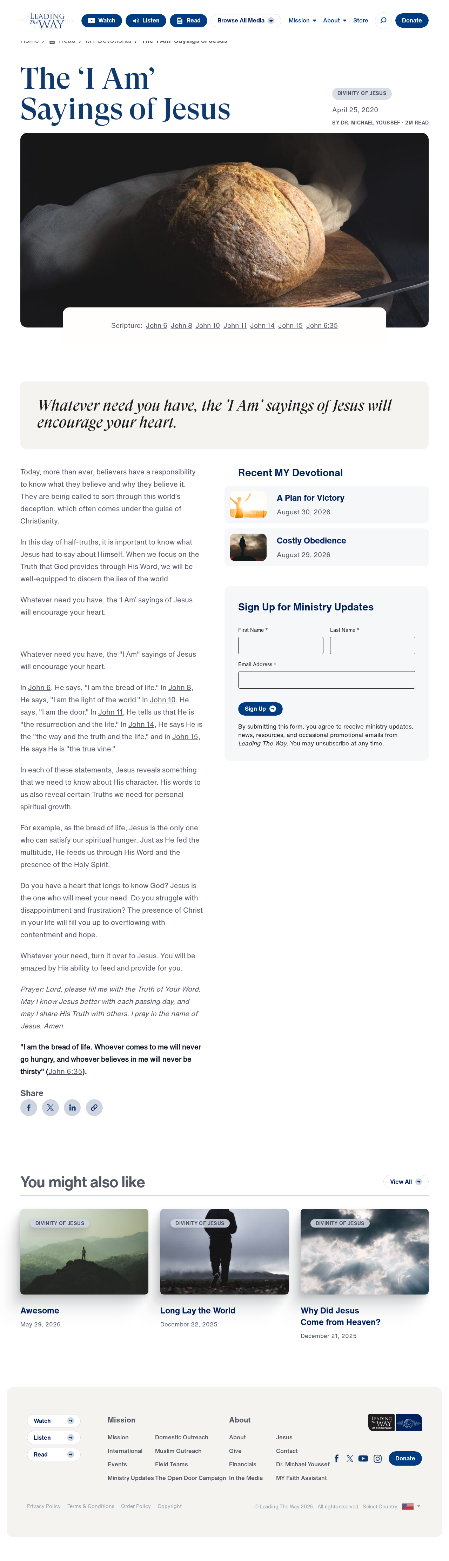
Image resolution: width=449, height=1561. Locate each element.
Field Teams (171, 1464)
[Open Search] (383, 20)
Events (117, 1464)
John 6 (39, 687)
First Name (253, 630)
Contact (287, 1450)
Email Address (257, 664)
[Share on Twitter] (50, 1107)
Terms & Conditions (90, 1506)
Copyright (170, 1506)
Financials (242, 1464)
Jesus (284, 1437)
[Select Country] (412, 1506)
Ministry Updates (131, 1477)
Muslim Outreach (178, 1450)
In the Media (246, 1477)
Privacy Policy (44, 1506)
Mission (118, 1437)
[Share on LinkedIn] (72, 1107)
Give (235, 1450)
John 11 (110, 712)
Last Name (345, 630)
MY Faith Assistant (301, 1477)
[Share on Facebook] (28, 1107)
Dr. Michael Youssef (303, 1464)
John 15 (185, 736)
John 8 (179, 687)
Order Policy (136, 1506)
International (125, 1450)
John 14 (141, 724)
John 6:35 (65, 1071)
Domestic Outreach (181, 1437)
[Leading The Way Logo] (47, 20)
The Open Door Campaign (190, 1477)
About (237, 1437)
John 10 (163, 700)
